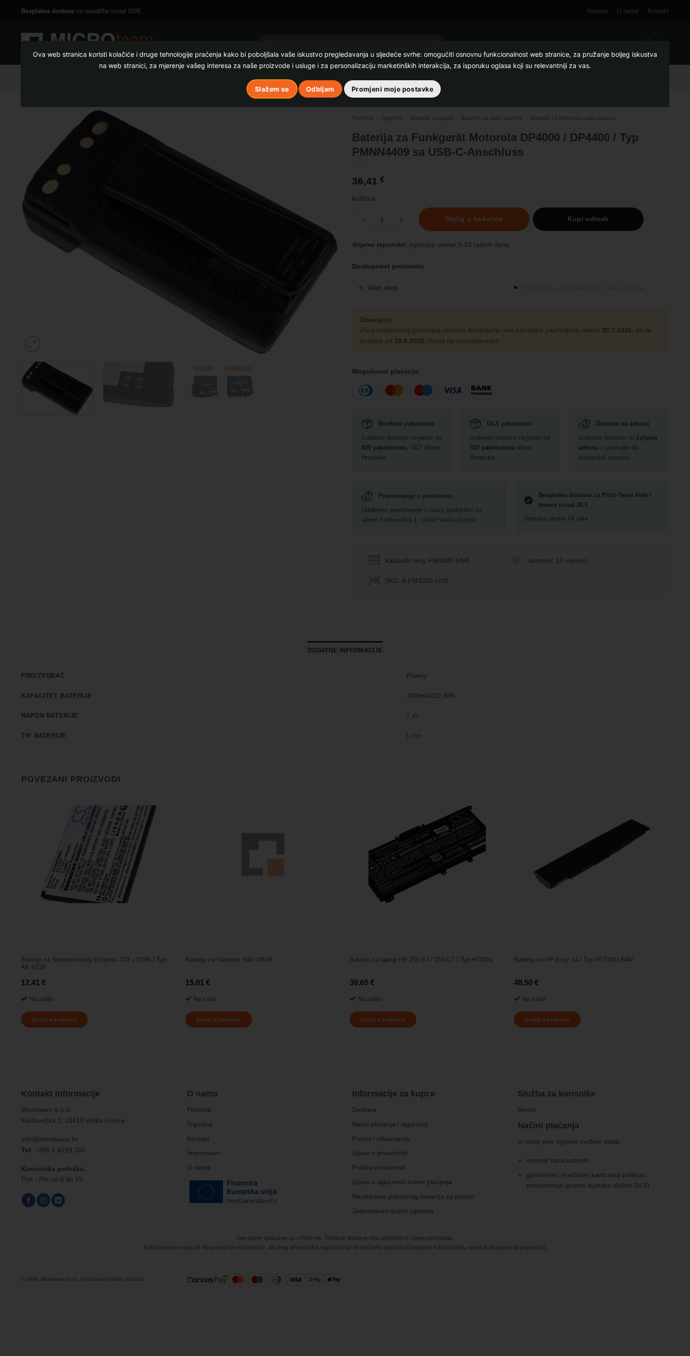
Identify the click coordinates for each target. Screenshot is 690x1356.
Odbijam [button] (320, 89)
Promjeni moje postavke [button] (392, 89)
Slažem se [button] (272, 89)
